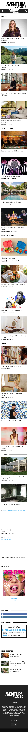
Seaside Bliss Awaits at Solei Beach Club (17, 670)
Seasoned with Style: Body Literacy (12, 310)
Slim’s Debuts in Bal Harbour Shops (16, 655)
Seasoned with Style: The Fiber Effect (13, 285)
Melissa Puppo (4, 69)
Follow (24, 617)
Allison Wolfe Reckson (13, 260)
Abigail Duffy (4, 260)
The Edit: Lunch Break (8, 258)
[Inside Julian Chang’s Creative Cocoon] (14, 546)
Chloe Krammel (4, 286)
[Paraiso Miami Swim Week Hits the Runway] (14, 436)
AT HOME (4, 455)
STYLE (3, 344)
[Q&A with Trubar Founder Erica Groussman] (14, 110)
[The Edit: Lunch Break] (14, 247)
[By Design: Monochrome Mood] (14, 493)
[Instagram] (16, 724)
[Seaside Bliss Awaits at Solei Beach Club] (5, 670)
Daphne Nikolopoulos (11, 260)
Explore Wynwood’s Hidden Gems (12, 151)
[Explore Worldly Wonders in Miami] (14, 410)
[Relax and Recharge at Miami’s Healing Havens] (14, 325)
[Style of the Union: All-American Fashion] (14, 383)
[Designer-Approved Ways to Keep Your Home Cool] (14, 466)
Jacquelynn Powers (5, 42)
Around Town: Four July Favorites (12, 176)
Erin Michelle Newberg (6, 152)
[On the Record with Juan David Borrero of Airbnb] (14, 82)
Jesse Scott (3, 124)
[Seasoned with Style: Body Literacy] (14, 299)
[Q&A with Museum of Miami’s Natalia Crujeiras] (14, 28)
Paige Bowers (4, 559)
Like (25, 614)
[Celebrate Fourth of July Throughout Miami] (14, 217)
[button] (2, 11)
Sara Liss (3, 370)
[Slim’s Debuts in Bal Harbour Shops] (5, 655)
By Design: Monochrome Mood (11, 504)
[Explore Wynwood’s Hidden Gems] (14, 140)
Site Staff (10, 231)
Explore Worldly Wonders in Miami (12, 421)
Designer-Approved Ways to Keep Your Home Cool (18, 662)
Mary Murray (4, 260)
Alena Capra (4, 480)
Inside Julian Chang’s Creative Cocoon (13, 557)
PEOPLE (4, 16)
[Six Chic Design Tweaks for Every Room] (14, 519)
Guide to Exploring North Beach (11, 202)
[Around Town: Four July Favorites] (14, 166)
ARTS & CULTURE (7, 129)
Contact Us (14, 602)
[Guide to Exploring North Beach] (14, 191)
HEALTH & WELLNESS (8, 236)
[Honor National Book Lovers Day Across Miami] (14, 355)
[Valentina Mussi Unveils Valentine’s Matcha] (14, 55)
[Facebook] (12, 724)
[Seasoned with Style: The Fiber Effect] (14, 274)
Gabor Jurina (4, 397)
